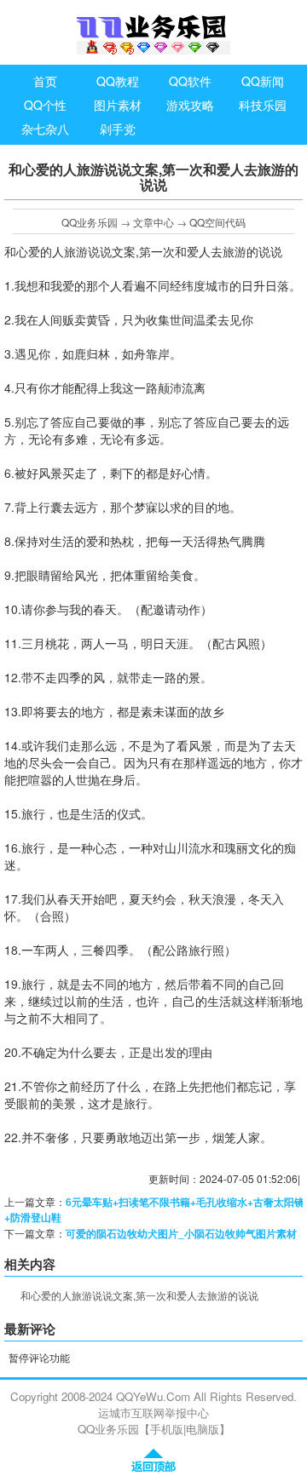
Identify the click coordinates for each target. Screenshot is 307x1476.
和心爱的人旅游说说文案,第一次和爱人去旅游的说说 (139, 1295)
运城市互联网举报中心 (153, 1412)
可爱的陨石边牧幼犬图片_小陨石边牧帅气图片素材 (181, 1233)
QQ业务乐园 (89, 222)
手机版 (166, 1429)
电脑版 (202, 1429)
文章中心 (153, 222)
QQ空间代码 (217, 222)
